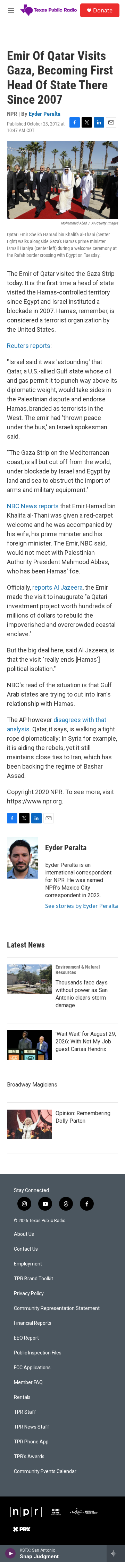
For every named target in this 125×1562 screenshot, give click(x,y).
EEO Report (26, 1338)
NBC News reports (33, 506)
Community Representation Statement (57, 1308)
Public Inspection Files (37, 1352)
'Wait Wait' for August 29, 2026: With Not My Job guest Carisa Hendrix (86, 1041)
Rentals (22, 1397)
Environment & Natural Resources (78, 969)
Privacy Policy (29, 1293)
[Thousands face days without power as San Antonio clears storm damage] (29, 979)
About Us (24, 1234)
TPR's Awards (29, 1456)
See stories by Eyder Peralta (81, 906)
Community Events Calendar (45, 1471)
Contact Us (26, 1249)
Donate (102, 10)
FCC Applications (32, 1367)
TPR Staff (25, 1412)
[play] (10, 1553)
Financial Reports (32, 1323)
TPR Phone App (31, 1441)
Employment (28, 1263)
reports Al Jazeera (57, 587)
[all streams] (116, 1553)
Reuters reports (28, 345)
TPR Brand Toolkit (33, 1278)
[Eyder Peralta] (22, 858)
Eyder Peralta (44, 113)
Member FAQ (28, 1382)
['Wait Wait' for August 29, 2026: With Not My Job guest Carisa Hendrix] (29, 1045)
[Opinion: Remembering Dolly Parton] (29, 1124)
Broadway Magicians (32, 1084)
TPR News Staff (31, 1427)
